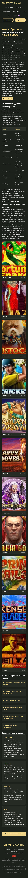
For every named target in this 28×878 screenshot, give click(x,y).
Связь (17, 15)
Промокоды (16, 11)
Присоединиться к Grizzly (14, 834)
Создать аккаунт (20, 20)
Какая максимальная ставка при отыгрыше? (13, 717)
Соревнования (6, 11)
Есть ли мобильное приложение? (10, 726)
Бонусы (24, 11)
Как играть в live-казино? (13, 700)
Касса (9, 15)
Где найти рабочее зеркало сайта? (12, 708)
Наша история (9, 7)
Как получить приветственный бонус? (14, 683)
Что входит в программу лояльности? (12, 692)
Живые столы (19, 7)
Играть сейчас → (7, 98)
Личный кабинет (7, 20)
